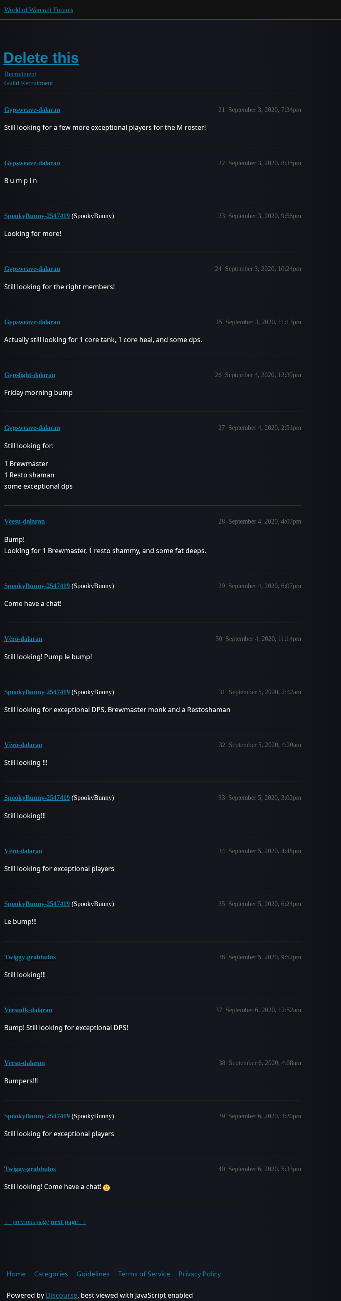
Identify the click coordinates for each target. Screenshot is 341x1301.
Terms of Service (144, 1274)
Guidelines (93, 1274)
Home (16, 1274)
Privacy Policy (199, 1274)
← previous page (26, 1221)
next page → (68, 1221)
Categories (51, 1274)
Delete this (41, 57)
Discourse (61, 1295)
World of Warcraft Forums (38, 9)
